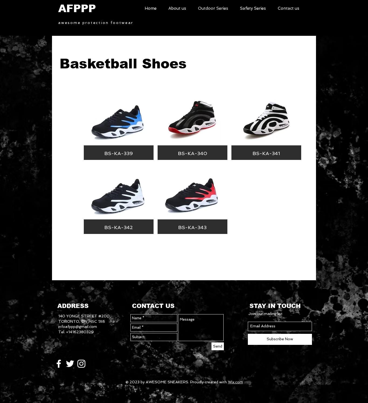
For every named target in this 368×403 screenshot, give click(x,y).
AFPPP (77, 8)
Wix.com (235, 382)
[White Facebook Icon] (58, 363)
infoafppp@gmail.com (77, 326)
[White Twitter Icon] (70, 363)
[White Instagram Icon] (81, 363)
